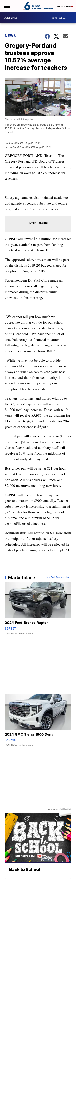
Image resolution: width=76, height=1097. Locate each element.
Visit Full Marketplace (58, 577)
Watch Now (64, 6)
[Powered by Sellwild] (65, 809)
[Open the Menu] (7, 6)
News (10, 36)
